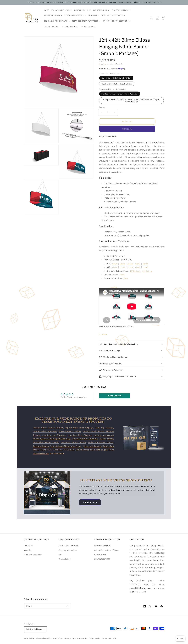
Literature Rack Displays (80, 435)
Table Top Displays (104, 427)
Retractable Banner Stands (46, 442)
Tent (52, 446)
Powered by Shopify (43, 638)
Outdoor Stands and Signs (68, 446)
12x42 (137, 267)
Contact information (110, 638)
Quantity (102, 107)
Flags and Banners (92, 446)
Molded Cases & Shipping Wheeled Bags (52, 438)
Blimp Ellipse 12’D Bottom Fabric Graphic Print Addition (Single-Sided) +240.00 (131, 100)
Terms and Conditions (33, 554)
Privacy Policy (64, 559)
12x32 (122, 267)
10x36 (130, 263)
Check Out (90, 502)
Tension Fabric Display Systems (48, 427)
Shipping (102, 64)
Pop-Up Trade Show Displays (79, 427)
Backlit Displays (54, 449)
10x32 (122, 263)
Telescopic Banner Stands (73, 442)
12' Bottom (147, 271)
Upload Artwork (100, 554)
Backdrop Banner (41, 446)
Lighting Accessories (103, 435)
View (122, 274)
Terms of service (81, 638)
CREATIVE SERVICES (102, 559)
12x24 (114, 267)
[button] (61, 10)
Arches (110, 438)
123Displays (33, 638)
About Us (27, 550)
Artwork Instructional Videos (106, 550)
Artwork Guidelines (102, 545)
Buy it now (127, 129)
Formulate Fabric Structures (85, 438)
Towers (102, 438)
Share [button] (104, 334)
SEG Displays (69, 449)
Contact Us (28, 545)
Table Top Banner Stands (100, 442)
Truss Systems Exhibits (70, 431)
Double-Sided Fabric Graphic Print (117, 84)
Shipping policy (95, 638)
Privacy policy (69, 638)
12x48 (145, 267)
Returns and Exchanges (68, 545)
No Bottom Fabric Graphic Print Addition (119, 94)
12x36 (130, 267)
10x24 (114, 263)
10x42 (137, 263)
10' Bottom (135, 271)
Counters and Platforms (53, 435)
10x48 (145, 263)
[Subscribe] (67, 606)
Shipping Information (68, 550)
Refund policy (57, 638)
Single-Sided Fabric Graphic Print (116, 78)
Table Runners (82, 449)
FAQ (60, 554)
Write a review (114, 395)
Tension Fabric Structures (45, 431)
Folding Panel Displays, (94, 431)
